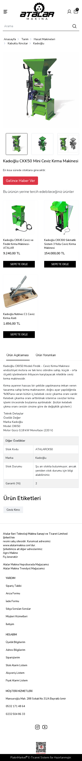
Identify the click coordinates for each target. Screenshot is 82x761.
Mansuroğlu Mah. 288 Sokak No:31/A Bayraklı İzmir (36, 699)
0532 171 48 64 (15, 706)
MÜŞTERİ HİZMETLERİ (19, 691)
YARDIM (10, 578)
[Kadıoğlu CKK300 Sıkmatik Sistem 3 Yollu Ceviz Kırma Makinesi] (61, 217)
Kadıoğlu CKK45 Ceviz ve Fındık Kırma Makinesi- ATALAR (18, 244)
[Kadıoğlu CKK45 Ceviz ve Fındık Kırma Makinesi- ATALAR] (20, 217)
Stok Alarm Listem (16, 665)
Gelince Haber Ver (20, 180)
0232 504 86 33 (15, 714)
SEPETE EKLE (19, 264)
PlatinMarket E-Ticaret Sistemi (29, 757)
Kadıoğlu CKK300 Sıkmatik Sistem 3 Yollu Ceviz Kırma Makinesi (60, 244)
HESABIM (11, 634)
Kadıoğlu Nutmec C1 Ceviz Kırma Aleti (19, 316)
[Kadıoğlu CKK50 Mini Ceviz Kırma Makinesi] (41, 90)
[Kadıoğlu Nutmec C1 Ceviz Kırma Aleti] (20, 291)
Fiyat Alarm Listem (17, 680)
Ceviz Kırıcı (13, 510)
